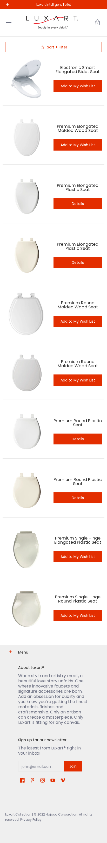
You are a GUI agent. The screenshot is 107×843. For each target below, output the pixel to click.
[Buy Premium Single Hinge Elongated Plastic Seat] (26, 549)
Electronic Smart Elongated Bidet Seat (78, 70)
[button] (97, 22)
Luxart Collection (18, 814)
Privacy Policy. (30, 819)
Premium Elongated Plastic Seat (77, 187)
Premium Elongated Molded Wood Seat (77, 128)
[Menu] (8, 22)
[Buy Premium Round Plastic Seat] (26, 431)
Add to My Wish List (78, 86)
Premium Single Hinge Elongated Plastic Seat (77, 540)
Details (78, 203)
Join (73, 766)
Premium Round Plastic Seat (78, 423)
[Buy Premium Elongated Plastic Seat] (26, 196)
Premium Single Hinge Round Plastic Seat (78, 599)
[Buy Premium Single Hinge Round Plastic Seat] (26, 608)
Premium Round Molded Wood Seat (78, 305)
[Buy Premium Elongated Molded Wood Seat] (26, 137)
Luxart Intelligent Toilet (53, 4)
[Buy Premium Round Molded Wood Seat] (26, 314)
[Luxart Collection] (52, 23)
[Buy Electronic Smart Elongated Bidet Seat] (26, 78)
